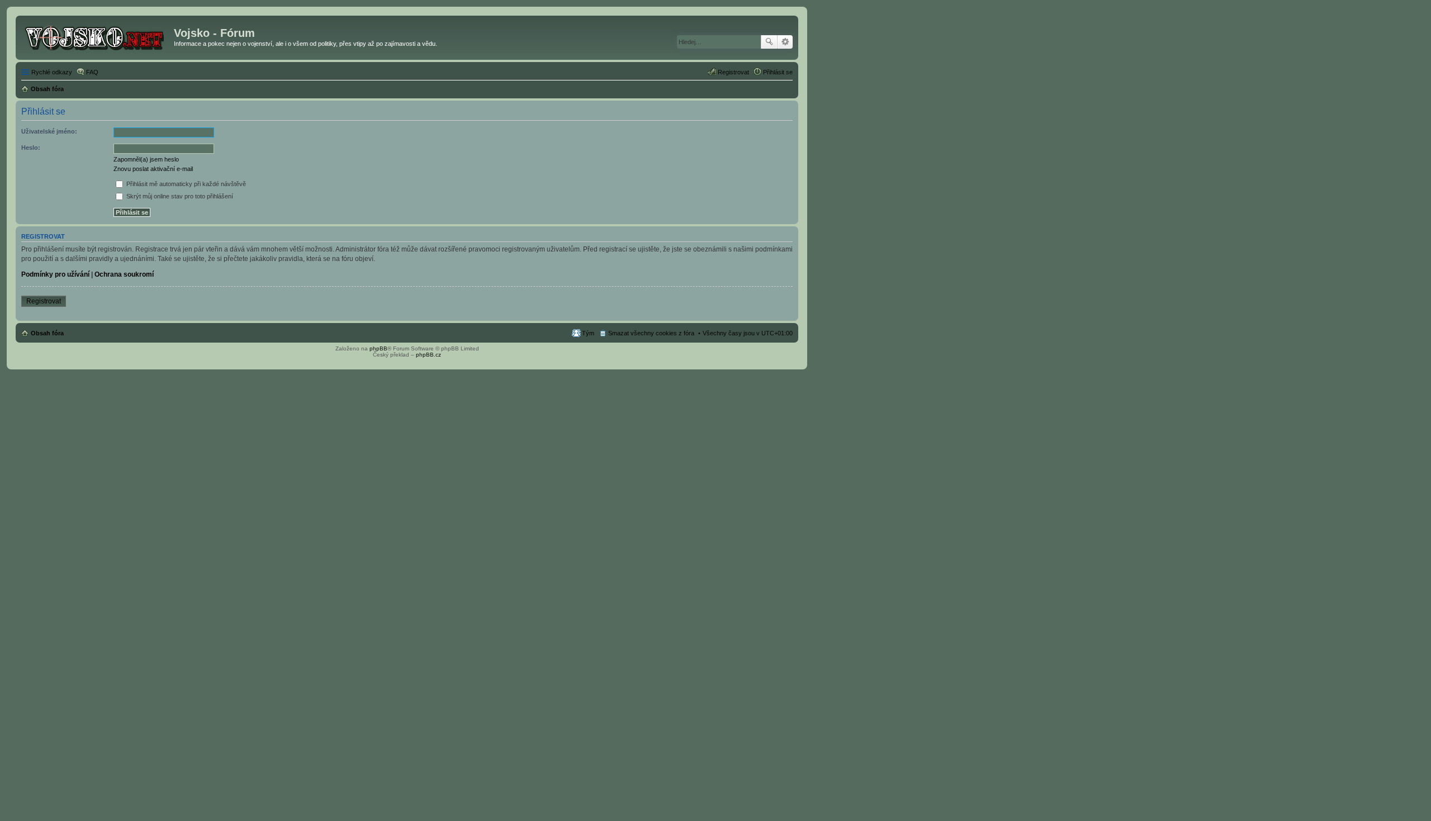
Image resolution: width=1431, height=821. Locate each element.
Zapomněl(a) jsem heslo (146, 159)
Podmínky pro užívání (55, 274)
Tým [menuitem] (588, 333)
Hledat (769, 42)
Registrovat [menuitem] (733, 72)
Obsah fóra (47, 333)
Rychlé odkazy (51, 72)
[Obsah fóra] (96, 36)
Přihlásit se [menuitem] (778, 72)
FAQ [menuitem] (92, 72)
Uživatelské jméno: (49, 131)
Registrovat (43, 301)
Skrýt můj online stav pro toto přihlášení (179, 196)
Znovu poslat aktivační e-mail (153, 168)
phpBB (378, 348)
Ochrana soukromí (124, 274)
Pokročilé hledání (785, 42)
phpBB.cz (428, 355)
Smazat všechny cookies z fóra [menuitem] (651, 333)
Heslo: (30, 147)
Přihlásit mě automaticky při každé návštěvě (185, 184)
